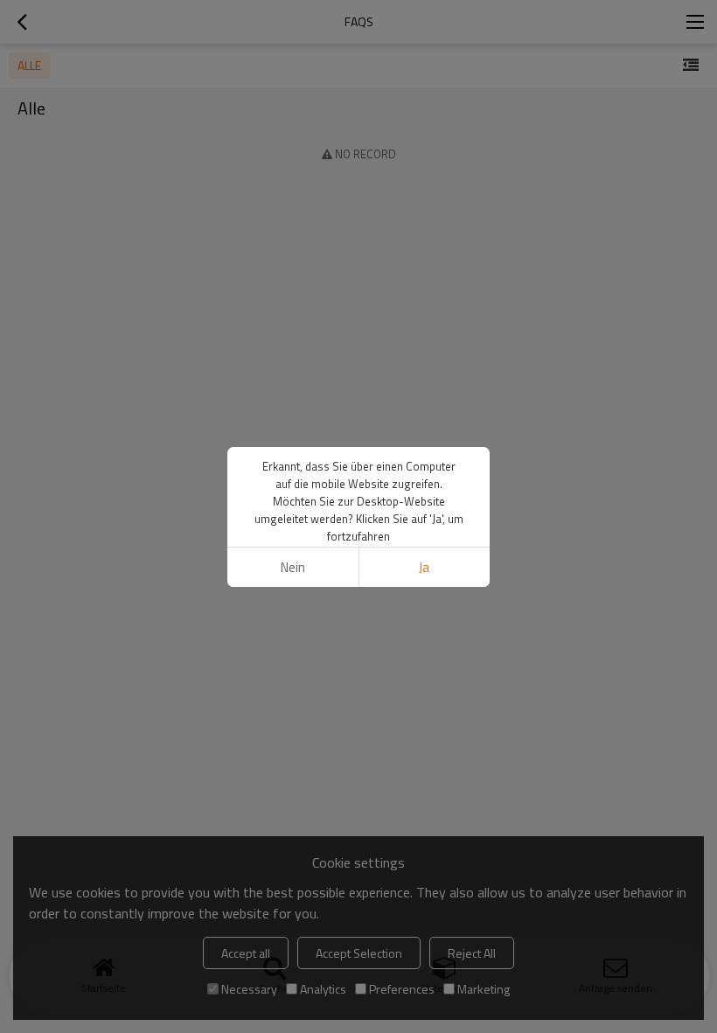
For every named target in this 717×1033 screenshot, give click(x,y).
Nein (293, 567)
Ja (424, 567)
